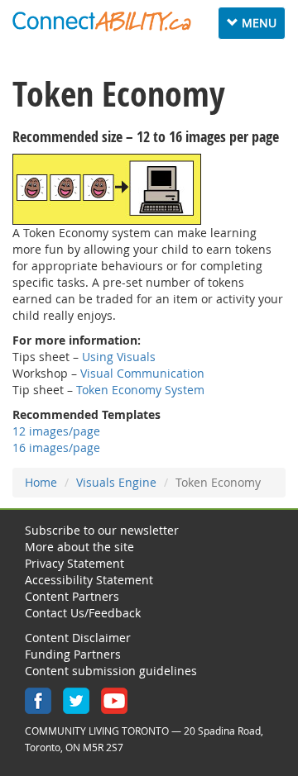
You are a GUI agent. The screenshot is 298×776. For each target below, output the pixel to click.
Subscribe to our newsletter (102, 530)
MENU (255, 27)
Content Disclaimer (78, 637)
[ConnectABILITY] (101, 21)
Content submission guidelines (111, 670)
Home (41, 482)
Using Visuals (119, 356)
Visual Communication (142, 373)
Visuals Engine (116, 482)
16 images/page (56, 447)
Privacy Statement (74, 563)
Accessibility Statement (89, 580)
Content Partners (72, 596)
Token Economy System (140, 390)
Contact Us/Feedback (83, 613)
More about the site (79, 547)
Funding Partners (73, 654)
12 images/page (56, 431)
